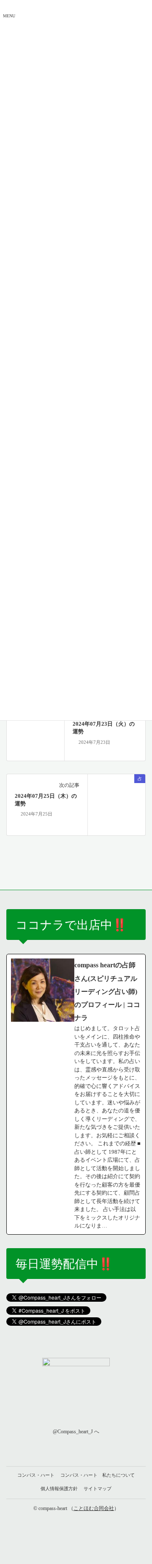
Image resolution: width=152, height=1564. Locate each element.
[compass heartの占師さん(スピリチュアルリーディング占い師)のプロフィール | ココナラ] (76, 1094)
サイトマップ (97, 1488)
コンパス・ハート (35, 1475)
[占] (35, 731)
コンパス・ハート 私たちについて (97, 1475)
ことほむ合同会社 (93, 1508)
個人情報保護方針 (59, 1488)
